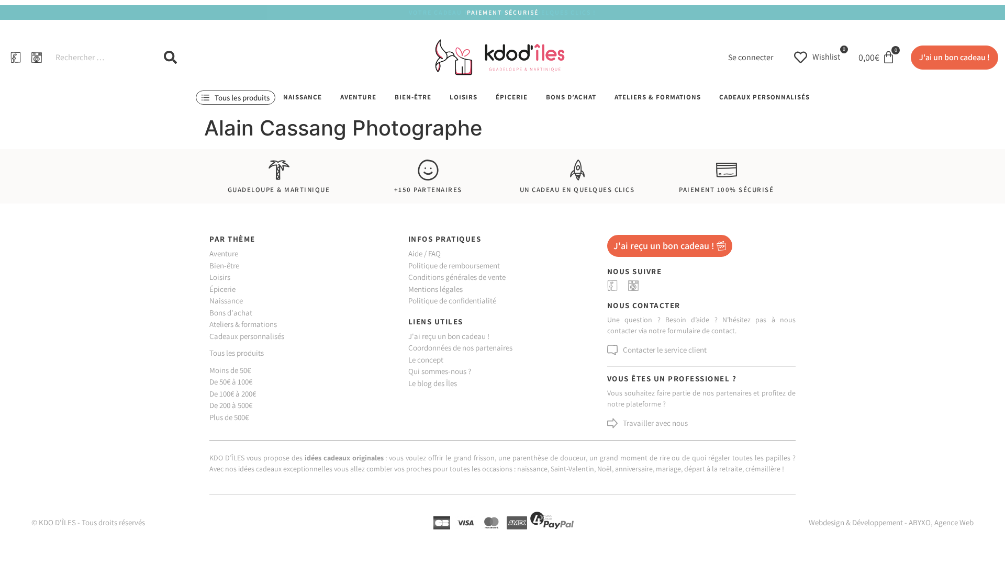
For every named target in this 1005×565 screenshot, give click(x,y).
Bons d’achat (571, 97)
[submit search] (170, 57)
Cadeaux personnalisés (764, 97)
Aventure (358, 97)
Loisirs (463, 97)
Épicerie (512, 97)
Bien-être (413, 97)
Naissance (302, 97)
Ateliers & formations (658, 97)
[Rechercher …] (98, 57)
